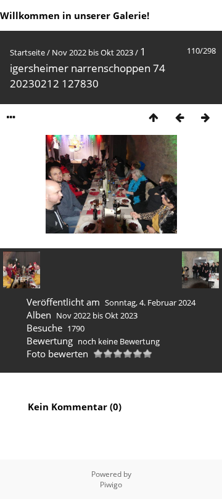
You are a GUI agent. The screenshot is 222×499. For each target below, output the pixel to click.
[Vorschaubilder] (153, 117)
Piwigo (111, 484)
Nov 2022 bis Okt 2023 (92, 52)
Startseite (27, 52)
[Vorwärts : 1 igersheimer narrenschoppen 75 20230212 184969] (205, 117)
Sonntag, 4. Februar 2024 (150, 302)
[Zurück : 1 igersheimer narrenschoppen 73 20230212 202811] (179, 117)
